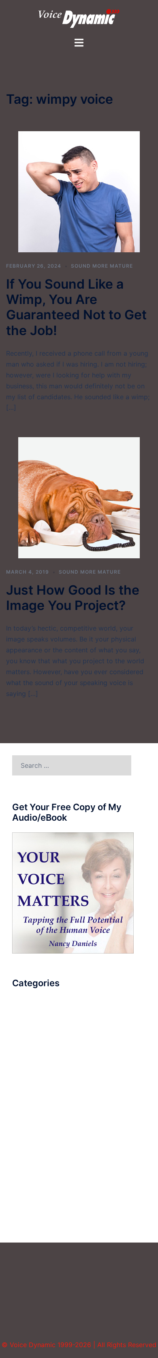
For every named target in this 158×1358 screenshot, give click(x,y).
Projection (27, 1129)
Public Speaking (36, 1144)
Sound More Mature (102, 266)
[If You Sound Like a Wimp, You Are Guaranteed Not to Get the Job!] (79, 191)
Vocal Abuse (31, 1203)
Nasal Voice (30, 1114)
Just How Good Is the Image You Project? (72, 597)
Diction (23, 1084)
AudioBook (29, 1010)
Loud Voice (29, 1099)
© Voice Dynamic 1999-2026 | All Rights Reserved (79, 1345)
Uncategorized (35, 1188)
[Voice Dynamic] (79, 18)
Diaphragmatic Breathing (50, 1069)
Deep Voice (29, 1054)
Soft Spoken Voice (40, 1159)
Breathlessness (35, 1025)
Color (20, 1039)
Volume (23, 1218)
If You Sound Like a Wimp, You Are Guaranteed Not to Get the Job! (76, 307)
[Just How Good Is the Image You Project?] (79, 497)
